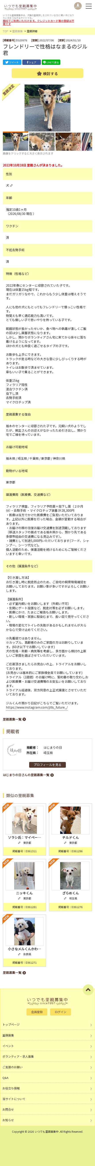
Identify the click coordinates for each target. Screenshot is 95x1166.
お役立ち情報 (11, 1088)
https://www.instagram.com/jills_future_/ (37, 707)
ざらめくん (70, 893)
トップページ (11, 1024)
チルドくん (70, 837)
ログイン (60, 1012)
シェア (32, 62)
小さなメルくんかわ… (24, 948)
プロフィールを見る (47, 764)
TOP (5, 31)
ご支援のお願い (12, 1067)
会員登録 (37, 1012)
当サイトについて (13, 1099)
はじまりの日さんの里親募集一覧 (26, 775)
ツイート (14, 62)
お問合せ (8, 1109)
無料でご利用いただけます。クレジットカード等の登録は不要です (38, 22)
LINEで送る (53, 62)
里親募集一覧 (12, 719)
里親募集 (17, 31)
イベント (8, 1046)
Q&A (5, 1078)
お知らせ (8, 1120)
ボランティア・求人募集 (18, 1056)
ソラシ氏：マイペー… (24, 837)
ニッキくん (24, 893)
